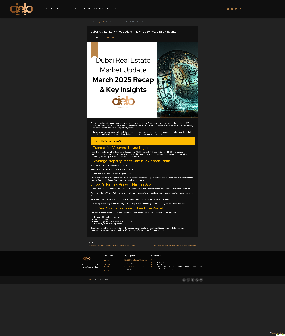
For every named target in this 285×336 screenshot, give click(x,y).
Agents (69, 9)
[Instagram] (184, 280)
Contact (107, 270)
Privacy (106, 261)
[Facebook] (232, 9)
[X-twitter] (197, 280)
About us (60, 9)
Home (90, 22)
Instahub (91, 279)
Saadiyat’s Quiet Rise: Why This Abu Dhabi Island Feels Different (134, 267)
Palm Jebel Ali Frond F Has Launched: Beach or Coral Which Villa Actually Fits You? (135, 261)
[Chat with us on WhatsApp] (276, 333)
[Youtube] (240, 9)
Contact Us (119, 9)
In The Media (99, 9)
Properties (50, 9)
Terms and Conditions (108, 265)
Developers (79, 9)
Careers (109, 9)
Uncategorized (99, 22)
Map (90, 9)
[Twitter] (236, 9)
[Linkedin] (228, 9)
